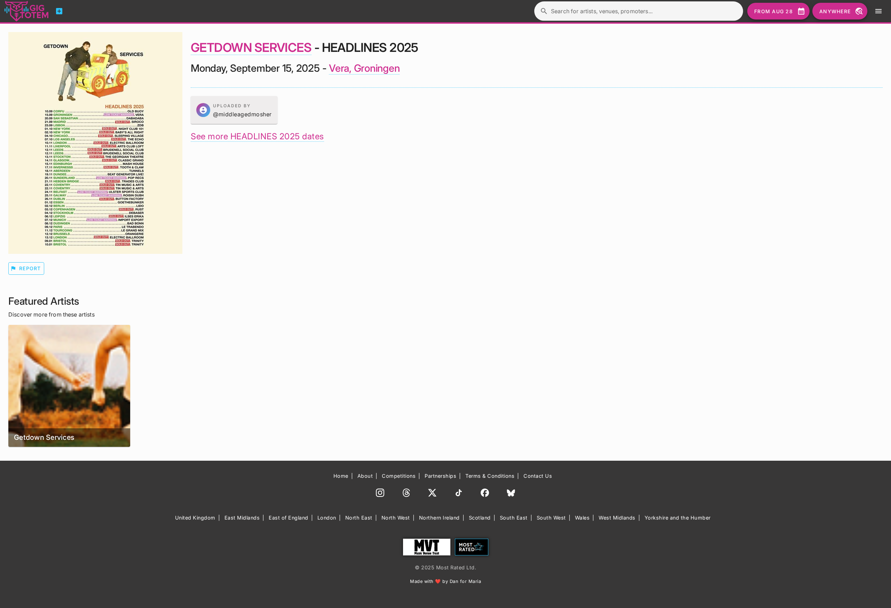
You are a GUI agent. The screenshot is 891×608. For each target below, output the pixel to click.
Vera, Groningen (364, 68)
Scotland (480, 518)
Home (340, 476)
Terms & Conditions (489, 476)
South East (514, 518)
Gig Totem (26, 11)
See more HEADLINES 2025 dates (257, 136)
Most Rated (471, 547)
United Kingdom (195, 518)
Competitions (399, 476)
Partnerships (440, 476)
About (365, 476)
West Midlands (617, 518)
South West (551, 518)
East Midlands (242, 518)
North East (358, 518)
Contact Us (537, 476)
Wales (582, 518)
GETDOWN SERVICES (251, 47)
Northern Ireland (439, 518)
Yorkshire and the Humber (678, 518)
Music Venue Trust (427, 547)
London (326, 518)
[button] (234, 110)
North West (395, 518)
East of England (288, 518)
